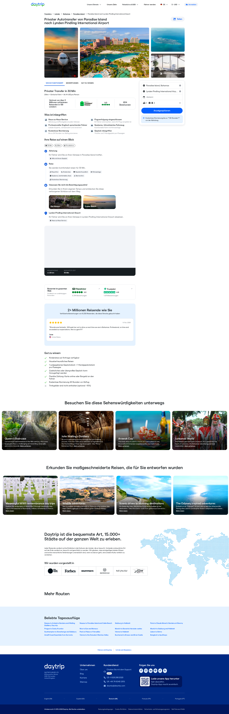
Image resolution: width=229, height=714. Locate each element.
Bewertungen (72, 83)
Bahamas (66, 14)
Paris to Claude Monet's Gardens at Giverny (166, 623)
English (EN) (48, 698)
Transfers (48, 14)
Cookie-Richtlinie (120, 709)
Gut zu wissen (87, 83)
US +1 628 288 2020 (115, 677)
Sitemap (83, 682)
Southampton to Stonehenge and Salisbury (60, 632)
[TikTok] (160, 671)
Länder (57, 14)
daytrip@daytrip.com (116, 686)
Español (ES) (80, 698)
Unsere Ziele (112, 4)
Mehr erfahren (25, 446)
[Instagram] (146, 671)
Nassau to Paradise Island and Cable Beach (96, 623)
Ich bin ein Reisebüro (123, 650)
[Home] (37, 4)
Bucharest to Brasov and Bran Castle (129, 635)
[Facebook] (141, 671)
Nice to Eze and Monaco (89, 629)
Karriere (83, 678)
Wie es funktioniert (54, 83)
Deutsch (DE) (113, 698)
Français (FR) (146, 698)
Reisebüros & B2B (129, 4)
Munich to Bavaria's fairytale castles (128, 629)
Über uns (83, 670)
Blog (82, 674)
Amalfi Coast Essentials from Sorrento (58, 635)
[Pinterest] (155, 671)
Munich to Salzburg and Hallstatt (162, 629)
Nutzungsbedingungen (105, 709)
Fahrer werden (150, 4)
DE (164, 4)
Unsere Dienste (93, 4)
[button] (90, 329)
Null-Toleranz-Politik (178, 709)
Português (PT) (180, 698)
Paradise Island (79, 14)
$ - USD (174, 4)
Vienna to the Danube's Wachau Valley (94, 635)
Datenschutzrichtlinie (135, 709)
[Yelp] (165, 671)
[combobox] (161, 85)
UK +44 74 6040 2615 (116, 682)
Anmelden (192, 4)
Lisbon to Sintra (156, 632)
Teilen (179, 19)
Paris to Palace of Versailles (90, 632)
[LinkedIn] (151, 671)
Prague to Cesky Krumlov (53, 629)
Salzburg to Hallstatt (122, 623)
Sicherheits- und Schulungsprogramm (157, 709)
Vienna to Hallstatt (122, 632)
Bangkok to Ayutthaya (158, 635)
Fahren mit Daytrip (105, 650)
